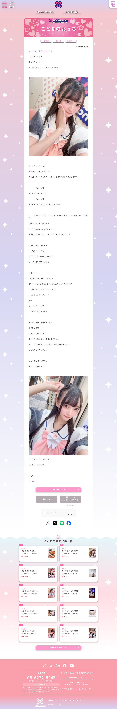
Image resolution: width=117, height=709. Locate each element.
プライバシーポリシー (75, 700)
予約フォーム (72, 689)
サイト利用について (60, 700)
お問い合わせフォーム (76, 677)
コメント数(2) (70, 505)
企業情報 (51, 700)
